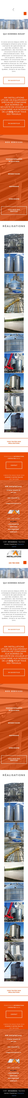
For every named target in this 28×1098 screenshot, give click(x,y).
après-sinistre (14, 199)
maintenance (14, 186)
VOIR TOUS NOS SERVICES (14, 210)
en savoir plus (14, 80)
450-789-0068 (13, 518)
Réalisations (13, 529)
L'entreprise (13, 524)
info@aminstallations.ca (13, 503)
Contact (14, 465)
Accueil (13, 521)
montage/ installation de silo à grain (14, 160)
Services (13, 526)
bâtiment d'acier (14, 174)
